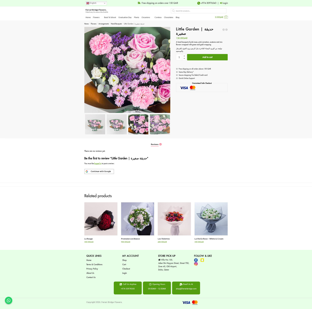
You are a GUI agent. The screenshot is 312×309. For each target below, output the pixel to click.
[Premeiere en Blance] (137, 218)
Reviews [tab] (155, 144)
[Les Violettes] (174, 218)
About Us (90, 273)
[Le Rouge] (100, 218)
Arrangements (104, 24)
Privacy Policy (92, 269)
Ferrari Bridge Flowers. (96, 10)
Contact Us (91, 277)
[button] (8, 300)
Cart (124, 265)
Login (124, 273)
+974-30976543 (208, 3)
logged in (97, 163)
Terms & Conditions (94, 265)
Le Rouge (88, 238)
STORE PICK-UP (167, 256)
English (92, 3)
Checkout (126, 269)
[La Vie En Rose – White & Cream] (211, 218)
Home (86, 24)
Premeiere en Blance (130, 238)
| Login (222, 3)
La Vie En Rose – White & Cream (209, 238)
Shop (124, 260)
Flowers (93, 24)
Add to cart (207, 57)
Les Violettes (164, 238)
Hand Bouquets (116, 24)
